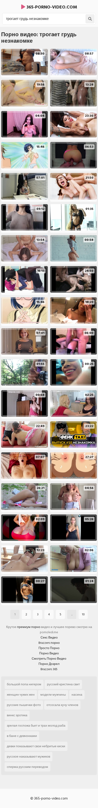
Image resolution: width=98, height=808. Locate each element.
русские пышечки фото (24, 705)
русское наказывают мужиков (28, 756)
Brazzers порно (49, 642)
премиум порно (28, 627)
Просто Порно (49, 648)
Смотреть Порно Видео (49, 658)
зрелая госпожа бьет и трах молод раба (36, 725)
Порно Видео (49, 653)
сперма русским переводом (27, 766)
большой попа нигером (24, 684)
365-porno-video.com (51, 7)
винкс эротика (17, 715)
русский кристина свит (63, 684)
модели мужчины (53, 694)
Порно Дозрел (49, 663)
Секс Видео (49, 637)
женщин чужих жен (21, 694)
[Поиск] (90, 18)
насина (77, 694)
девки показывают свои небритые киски (36, 746)
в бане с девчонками (22, 736)
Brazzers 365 (49, 669)
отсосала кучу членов (62, 705)
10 (83, 614)
